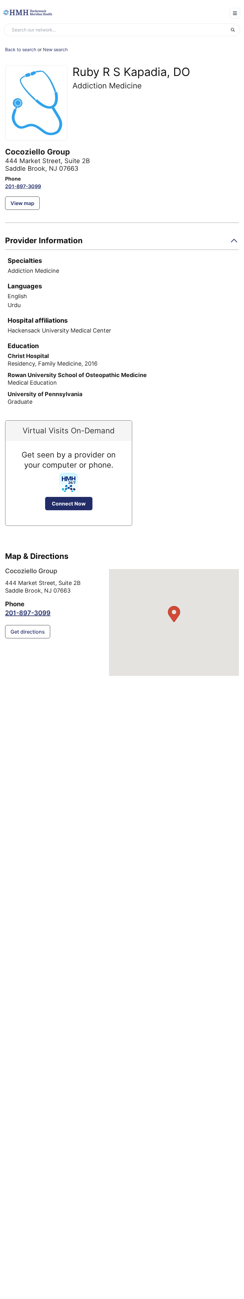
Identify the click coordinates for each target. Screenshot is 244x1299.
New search (55, 49)
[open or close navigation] (235, 13)
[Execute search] (235, 30)
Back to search (20, 49)
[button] (122, 243)
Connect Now (69, 503)
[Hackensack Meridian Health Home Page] (27, 13)
